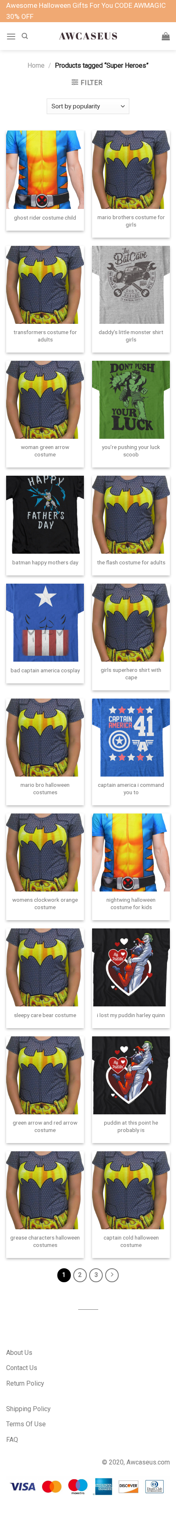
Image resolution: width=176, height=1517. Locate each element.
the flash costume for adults (131, 562)
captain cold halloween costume (131, 1241)
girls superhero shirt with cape (131, 674)
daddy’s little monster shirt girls (131, 336)
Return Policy (25, 1383)
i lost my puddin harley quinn (131, 1015)
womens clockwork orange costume (45, 903)
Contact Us (21, 1368)
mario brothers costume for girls (131, 221)
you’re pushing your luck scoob (131, 451)
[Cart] (166, 36)
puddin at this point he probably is (131, 1126)
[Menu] (11, 36)
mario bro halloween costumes (45, 788)
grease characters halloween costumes (45, 1241)
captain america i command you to (131, 788)
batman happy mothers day (45, 562)
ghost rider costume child (45, 217)
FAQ (12, 1440)
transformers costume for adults (45, 336)
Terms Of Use (26, 1424)
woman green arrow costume (45, 451)
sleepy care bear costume (45, 1015)
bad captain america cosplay (45, 670)
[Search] (25, 36)
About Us (19, 1353)
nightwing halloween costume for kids (131, 903)
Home (36, 65)
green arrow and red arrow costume (45, 1126)
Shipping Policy (28, 1409)
